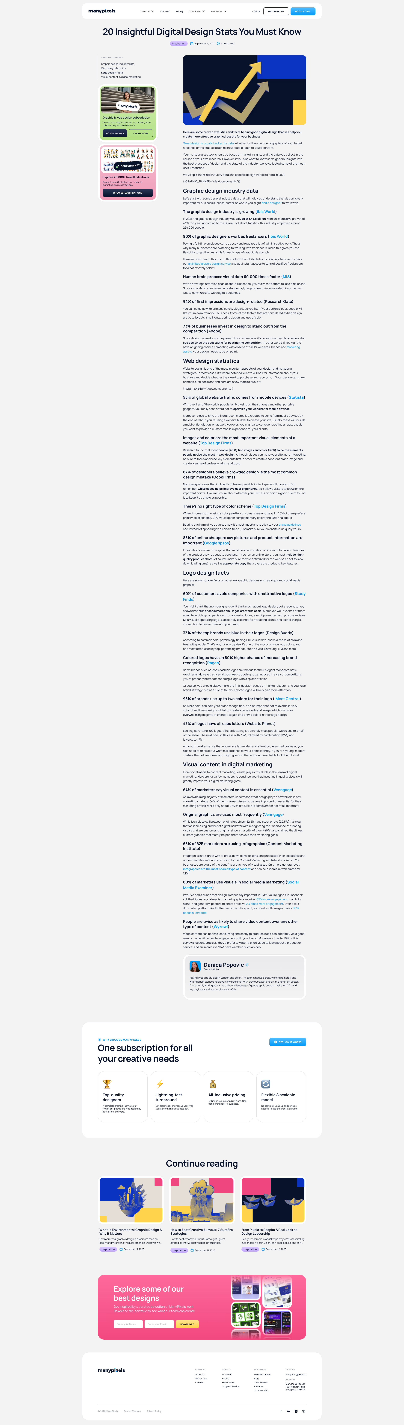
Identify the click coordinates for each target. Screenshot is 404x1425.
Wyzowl (221, 926)
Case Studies (260, 1382)
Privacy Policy (154, 1411)
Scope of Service (230, 1386)
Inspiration (178, 43)
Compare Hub (261, 1390)
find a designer (271, 203)
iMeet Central (287, 698)
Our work (164, 11)
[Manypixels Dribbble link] (303, 1411)
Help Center (228, 1382)
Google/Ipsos (216, 542)
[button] (147, 11)
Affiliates (258, 1386)
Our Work (226, 1374)
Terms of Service (132, 1411)
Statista (296, 397)
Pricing (179, 11)
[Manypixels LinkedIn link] (288, 1411)
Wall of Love (201, 1378)
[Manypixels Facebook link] (280, 1411)
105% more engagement (271, 899)
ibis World (266, 211)
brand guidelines (290, 524)
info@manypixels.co (296, 1374)
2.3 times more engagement (264, 904)
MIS (286, 276)
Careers (199, 1382)
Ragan (213, 662)
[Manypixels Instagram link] (296, 1411)
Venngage (282, 789)
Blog (256, 1378)
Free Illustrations (262, 1374)
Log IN (256, 11)
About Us (200, 1374)
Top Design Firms (215, 442)
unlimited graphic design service (209, 263)
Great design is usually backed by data (208, 143)
